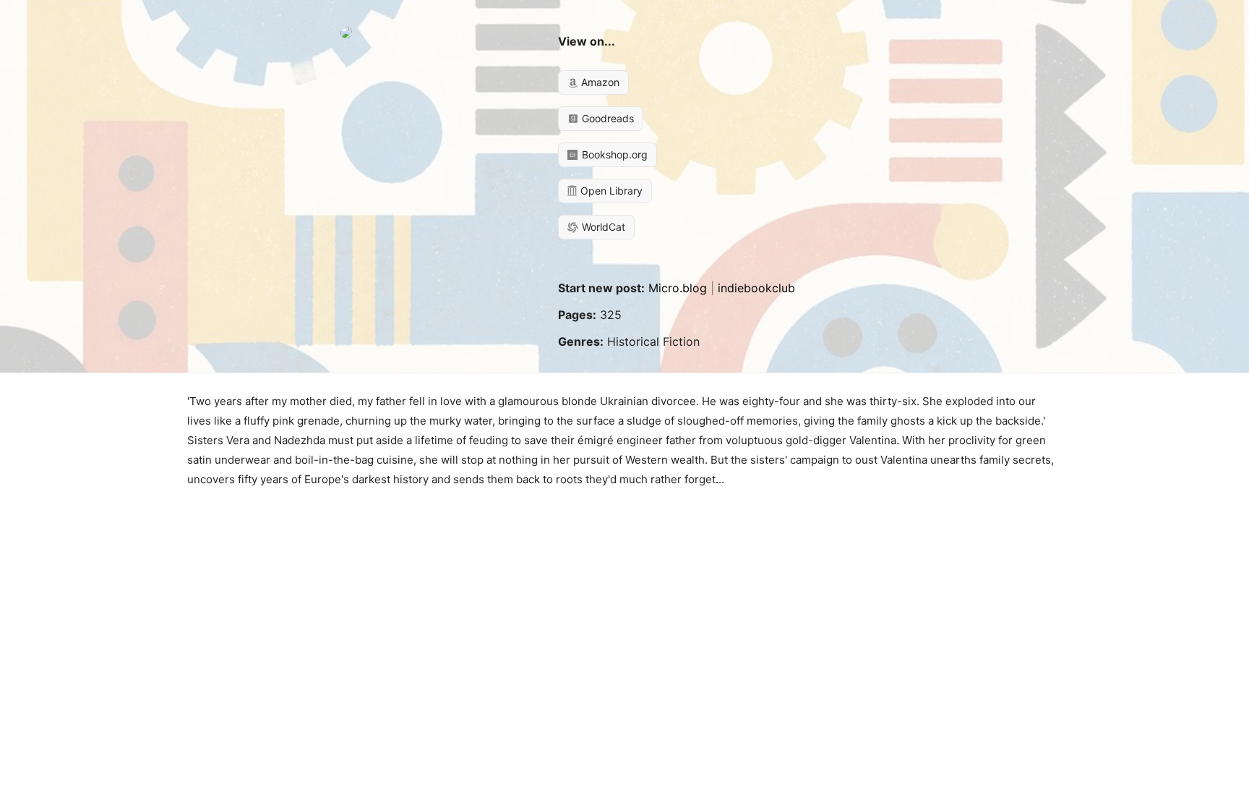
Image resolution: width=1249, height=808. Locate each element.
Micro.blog (677, 288)
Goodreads (606, 118)
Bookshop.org (613, 154)
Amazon (598, 82)
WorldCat (602, 227)
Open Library (610, 190)
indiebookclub (756, 288)
